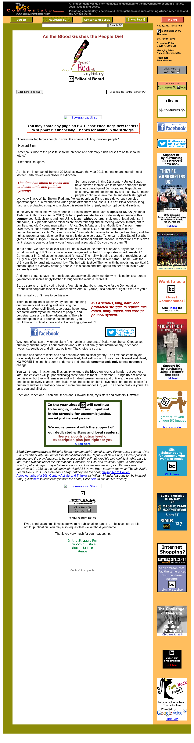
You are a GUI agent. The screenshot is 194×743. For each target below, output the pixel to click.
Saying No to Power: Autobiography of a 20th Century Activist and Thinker (73, 474)
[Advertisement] (82, 103)
